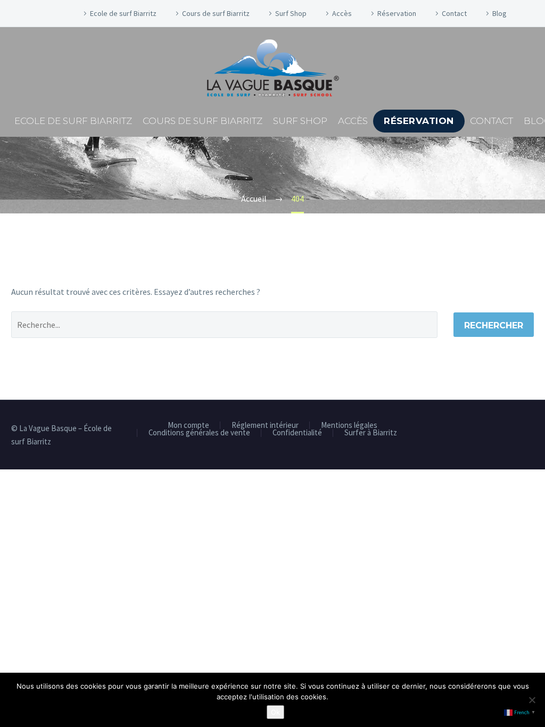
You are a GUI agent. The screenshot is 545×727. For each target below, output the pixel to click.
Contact (454, 13)
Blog (499, 13)
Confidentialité (297, 433)
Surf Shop (291, 13)
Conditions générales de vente (199, 433)
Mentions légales (349, 425)
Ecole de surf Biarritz (123, 13)
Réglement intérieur (265, 425)
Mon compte (188, 425)
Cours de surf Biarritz (216, 13)
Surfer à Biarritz (370, 433)
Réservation (396, 13)
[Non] (531, 700)
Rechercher (493, 325)
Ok (275, 712)
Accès (342, 13)
